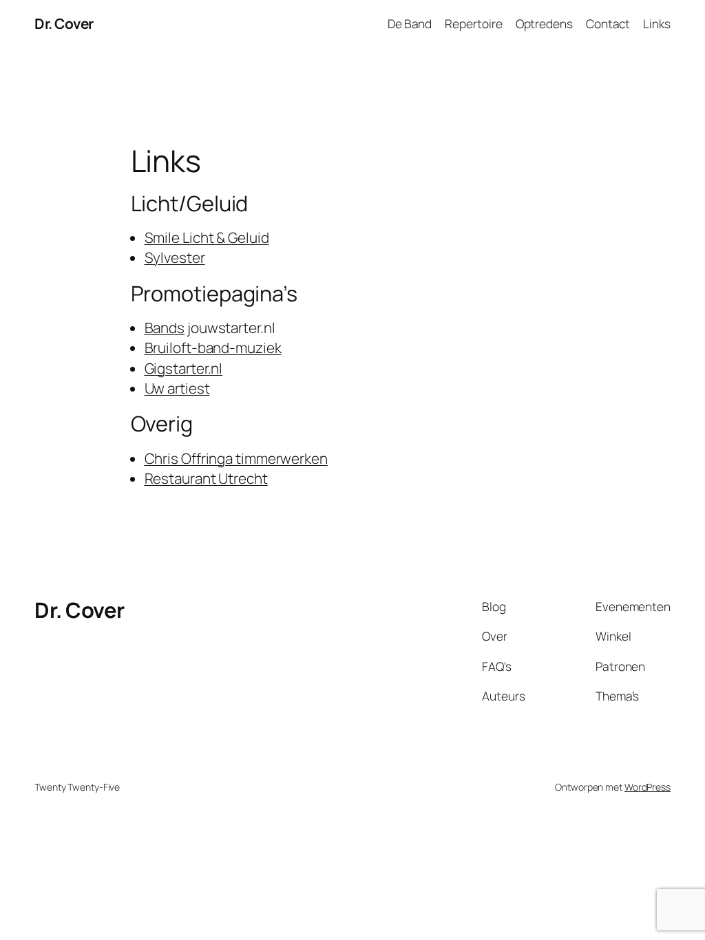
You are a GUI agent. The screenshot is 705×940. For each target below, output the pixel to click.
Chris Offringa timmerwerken (236, 458)
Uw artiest (177, 388)
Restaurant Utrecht (206, 478)
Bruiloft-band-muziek (213, 347)
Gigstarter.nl (184, 368)
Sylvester (175, 257)
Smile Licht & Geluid (207, 237)
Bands (165, 327)
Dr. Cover (64, 23)
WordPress (647, 786)
